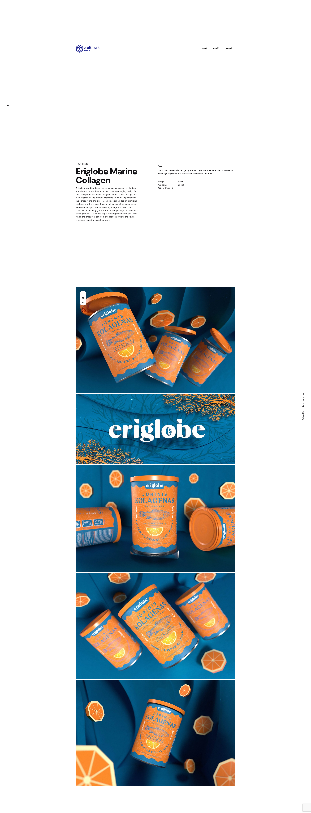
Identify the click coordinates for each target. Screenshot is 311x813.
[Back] (8, 105)
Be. (303, 405)
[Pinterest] (83, 302)
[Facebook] (83, 294)
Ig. (303, 394)
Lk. (303, 399)
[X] (83, 298)
